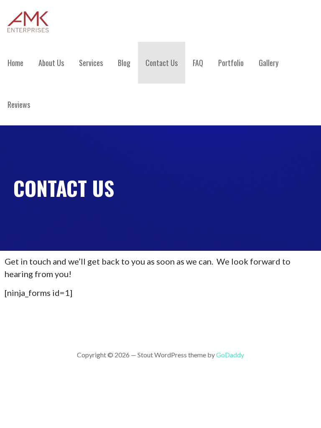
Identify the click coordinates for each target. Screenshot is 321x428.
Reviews (19, 104)
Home (15, 62)
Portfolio (231, 62)
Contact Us (161, 62)
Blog (124, 62)
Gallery (268, 62)
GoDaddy (230, 355)
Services (91, 62)
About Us (51, 62)
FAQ (198, 62)
